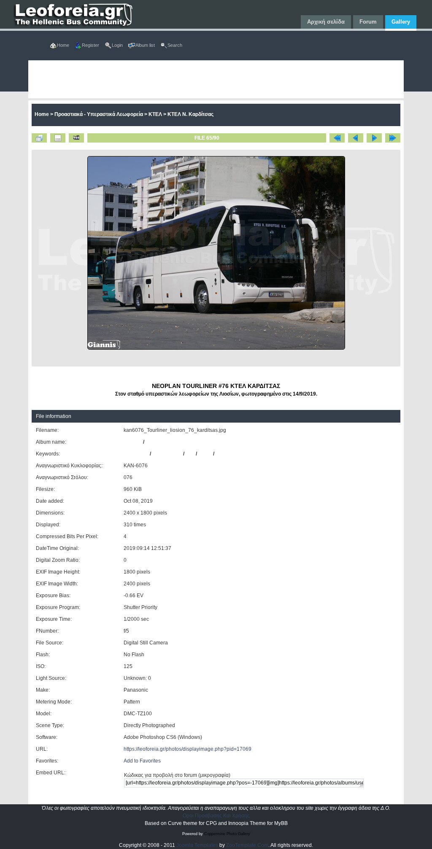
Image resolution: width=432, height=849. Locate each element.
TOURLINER (167, 454)
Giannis (133, 442)
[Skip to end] (392, 138)
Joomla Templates (197, 845)
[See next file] (374, 138)
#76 (190, 454)
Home (42, 114)
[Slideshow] (76, 138)
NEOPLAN (136, 454)
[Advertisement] (216, 79)
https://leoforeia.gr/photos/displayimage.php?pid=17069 (187, 749)
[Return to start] (337, 138)
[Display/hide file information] (57, 138)
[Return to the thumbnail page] (39, 138)
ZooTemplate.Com (247, 845)
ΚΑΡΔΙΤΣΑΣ (230, 454)
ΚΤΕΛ (155, 114)
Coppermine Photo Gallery (227, 834)
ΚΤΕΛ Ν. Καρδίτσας (190, 114)
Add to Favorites (142, 761)
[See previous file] (355, 138)
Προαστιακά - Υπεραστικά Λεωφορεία (98, 114)
